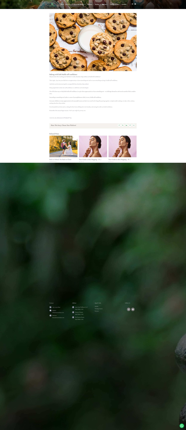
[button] (182, 426)
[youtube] (135, 4)
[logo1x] (52, 3)
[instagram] (132, 4)
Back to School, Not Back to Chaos (119, 159)
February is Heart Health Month (59, 159)
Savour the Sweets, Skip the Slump (90, 159)
